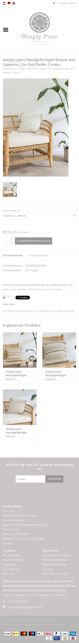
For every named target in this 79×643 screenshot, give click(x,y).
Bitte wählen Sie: (12, 210)
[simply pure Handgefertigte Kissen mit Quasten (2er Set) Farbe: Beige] (20, 407)
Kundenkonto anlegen (56, 555)
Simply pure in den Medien (20, 515)
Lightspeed (22, 628)
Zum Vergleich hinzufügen (49, 310)
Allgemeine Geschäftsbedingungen (26, 525)
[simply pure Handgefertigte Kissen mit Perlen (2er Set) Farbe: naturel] (20, 350)
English (13, 3)
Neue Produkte (13, 560)
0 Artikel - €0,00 (66, 3)
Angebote (9, 564)
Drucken (69, 310)
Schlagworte (11, 569)
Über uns (8, 511)
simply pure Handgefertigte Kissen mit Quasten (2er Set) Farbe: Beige (19, 430)
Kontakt (8, 543)
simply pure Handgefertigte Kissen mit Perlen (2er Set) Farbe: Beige (57, 373)
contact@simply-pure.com (25, 607)
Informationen (13, 255)
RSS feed (9, 573)
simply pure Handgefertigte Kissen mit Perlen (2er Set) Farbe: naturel (17, 373)
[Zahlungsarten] (7, 633)
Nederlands (4, 3)
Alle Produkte (11, 555)
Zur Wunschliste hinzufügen (18, 310)
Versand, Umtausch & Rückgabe (23, 538)
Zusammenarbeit (14, 520)
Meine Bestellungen (55, 560)
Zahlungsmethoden (15, 534)
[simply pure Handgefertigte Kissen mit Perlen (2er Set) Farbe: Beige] (59, 350)
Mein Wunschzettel (55, 573)
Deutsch (9, 3)
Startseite (9, 68)
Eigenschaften (38, 255)
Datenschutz (11, 529)
